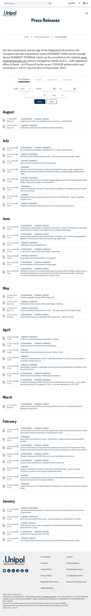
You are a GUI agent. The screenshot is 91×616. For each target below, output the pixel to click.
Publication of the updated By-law (33, 245)
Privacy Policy (46, 575)
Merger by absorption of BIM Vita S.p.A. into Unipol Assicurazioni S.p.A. (47, 456)
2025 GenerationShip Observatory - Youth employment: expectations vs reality (50, 519)
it (79, 3)
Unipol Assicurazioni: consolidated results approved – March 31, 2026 (47, 317)
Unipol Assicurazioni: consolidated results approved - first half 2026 (46, 121)
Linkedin (9, 570)
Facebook (17, 570)
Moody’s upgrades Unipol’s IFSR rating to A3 (37, 297)
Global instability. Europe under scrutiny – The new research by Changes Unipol (50, 310)
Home (26, 37)
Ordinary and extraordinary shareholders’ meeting (39, 339)
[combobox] (26, 88)
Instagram (22, 570)
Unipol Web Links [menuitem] (85, 3)
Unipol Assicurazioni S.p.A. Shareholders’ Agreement (40, 251)
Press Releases (24, 79)
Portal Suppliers (72, 563)
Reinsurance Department (76, 582)
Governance (52, 80)
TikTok (26, 570)
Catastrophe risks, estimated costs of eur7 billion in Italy (41, 352)
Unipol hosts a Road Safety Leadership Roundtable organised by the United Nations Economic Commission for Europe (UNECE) (52, 478)
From (38, 89)
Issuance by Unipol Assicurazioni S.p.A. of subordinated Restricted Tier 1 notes (50, 540)
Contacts (44, 563)
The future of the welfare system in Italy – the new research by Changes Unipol (50, 156)
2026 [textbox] (22, 89)
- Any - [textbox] (54, 95)
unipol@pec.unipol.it (49, 597)
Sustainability (67, 80)
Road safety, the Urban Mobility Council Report (38, 258)
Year (16, 89)
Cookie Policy (46, 569)
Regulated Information (49, 582)
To (60, 89)
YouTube (4, 570)
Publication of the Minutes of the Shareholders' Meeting (41, 128)
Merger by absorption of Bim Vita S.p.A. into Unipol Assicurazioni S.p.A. (47, 206)
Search (50, 3)
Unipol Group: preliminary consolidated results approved (42, 463)
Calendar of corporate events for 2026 (34, 534)
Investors (38, 80)
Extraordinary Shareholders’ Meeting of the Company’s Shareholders (46, 150)
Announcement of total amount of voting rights (38, 163)
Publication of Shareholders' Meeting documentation (40, 376)
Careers (69, 557)
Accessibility (46, 557)
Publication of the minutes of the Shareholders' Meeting (41, 304)
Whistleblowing (47, 588)
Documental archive (42, 37)
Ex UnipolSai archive (74, 575)
